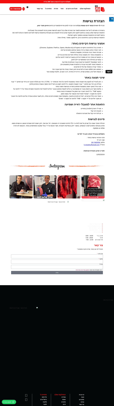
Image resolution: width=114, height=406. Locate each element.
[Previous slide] (9, 186)
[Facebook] (26, 395)
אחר (62, 8)
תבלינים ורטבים (71, 8)
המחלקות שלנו (85, 8)
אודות (56, 8)
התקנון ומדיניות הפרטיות (82, 270)
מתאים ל (48, 8)
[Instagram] (26, 399)
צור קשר (40, 8)
